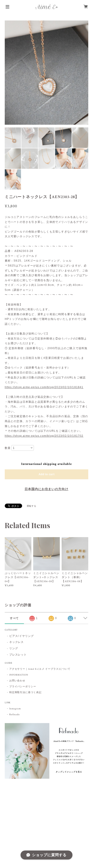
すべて (14, 618)
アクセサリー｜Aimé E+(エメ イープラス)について (39, 669)
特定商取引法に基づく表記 (25, 692)
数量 (8, 448)
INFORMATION (18, 674)
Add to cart (47, 474)
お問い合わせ (17, 680)
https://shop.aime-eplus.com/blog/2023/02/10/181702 (44, 435)
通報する (32, 506)
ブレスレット (18, 654)
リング (13, 648)
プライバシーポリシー (22, 686)
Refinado (14, 714)
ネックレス (16, 642)
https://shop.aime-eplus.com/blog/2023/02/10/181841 (44, 387)
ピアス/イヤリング (21, 636)
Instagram (15, 708)
